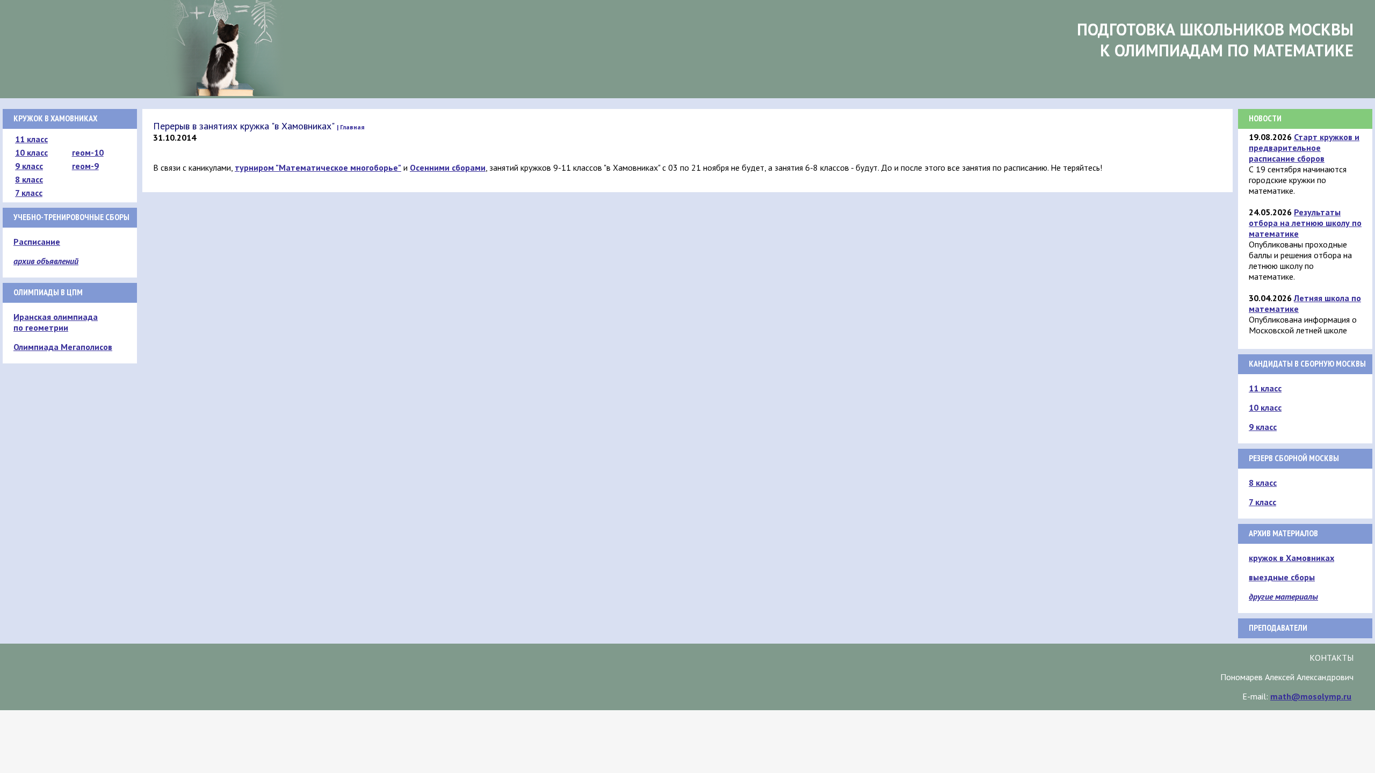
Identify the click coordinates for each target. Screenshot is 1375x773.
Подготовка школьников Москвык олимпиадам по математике (1215, 40)
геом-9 (85, 166)
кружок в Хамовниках (1291, 557)
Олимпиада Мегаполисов (62, 346)
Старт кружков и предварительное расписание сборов (1304, 148)
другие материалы (1283, 596)
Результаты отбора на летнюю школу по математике (1305, 223)
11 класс (31, 139)
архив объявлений (45, 261)
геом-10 (88, 152)
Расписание (36, 241)
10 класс (31, 152)
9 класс (29, 166)
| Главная (351, 127)
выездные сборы (1282, 577)
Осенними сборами (448, 167)
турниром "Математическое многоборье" (318, 167)
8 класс (29, 179)
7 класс (28, 192)
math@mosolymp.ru (1310, 696)
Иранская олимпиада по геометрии (55, 322)
